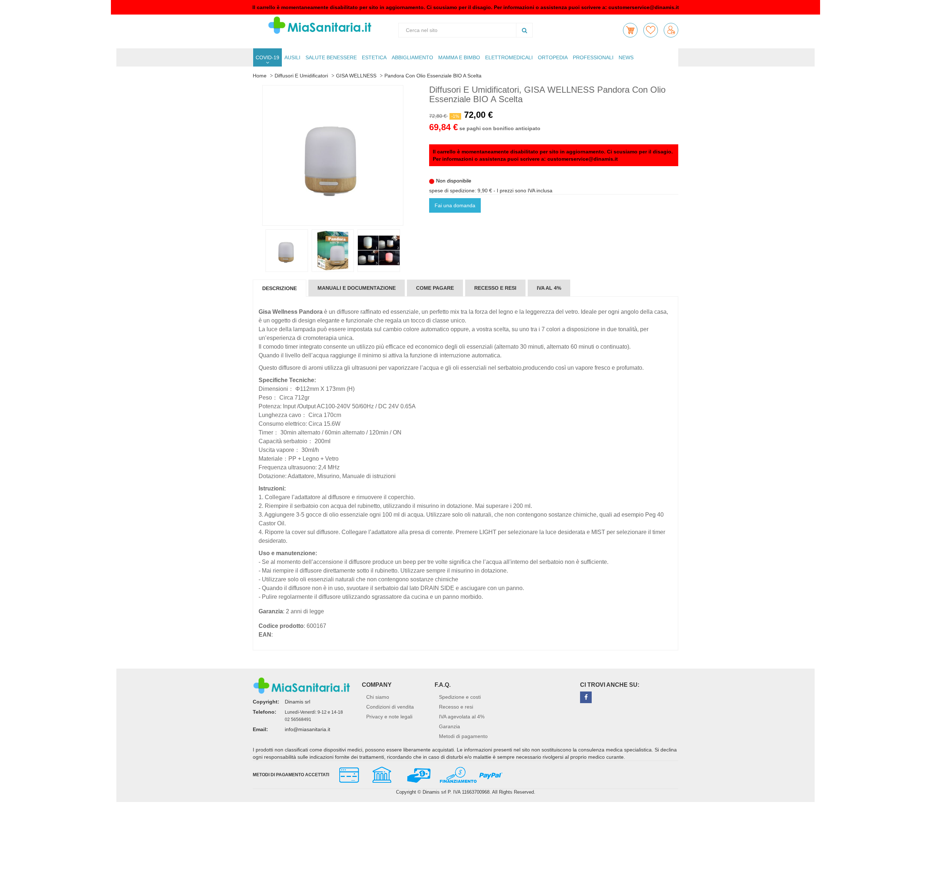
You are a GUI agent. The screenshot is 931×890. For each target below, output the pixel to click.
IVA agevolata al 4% (461, 716)
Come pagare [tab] (435, 288)
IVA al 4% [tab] (549, 288)
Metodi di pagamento (463, 736)
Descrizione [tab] (279, 288)
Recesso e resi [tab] (495, 288)
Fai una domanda (455, 205)
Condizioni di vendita (390, 707)
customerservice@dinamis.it (643, 7)
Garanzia (449, 726)
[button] (630, 30)
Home (260, 76)
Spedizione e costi (460, 697)
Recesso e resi (456, 707)
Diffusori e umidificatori (301, 76)
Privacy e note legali (389, 716)
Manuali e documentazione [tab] (356, 288)
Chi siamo (377, 697)
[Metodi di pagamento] (417, 774)
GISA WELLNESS (356, 76)
